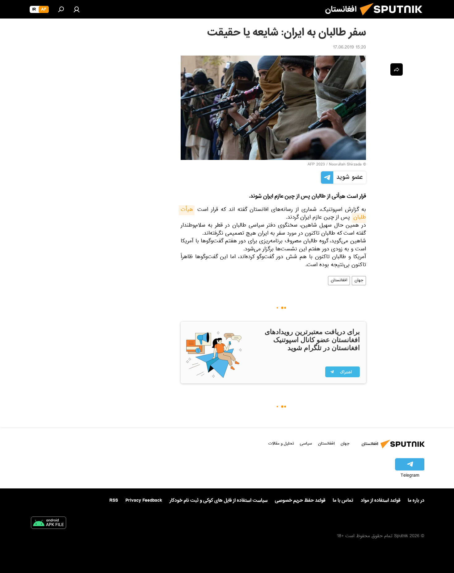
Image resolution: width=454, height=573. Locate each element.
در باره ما (416, 500)
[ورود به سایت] (76, 9)
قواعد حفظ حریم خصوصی (300, 500)
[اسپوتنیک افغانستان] (393, 18)
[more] (396, 69)
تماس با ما (343, 501)
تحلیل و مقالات (281, 443)
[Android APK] (48, 524)
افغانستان (339, 280)
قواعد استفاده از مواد (380, 500)
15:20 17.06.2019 (349, 48)
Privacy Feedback (143, 501)
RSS (113, 500)
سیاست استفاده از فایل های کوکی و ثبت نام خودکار (218, 500)
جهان (359, 280)
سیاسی (306, 443)
